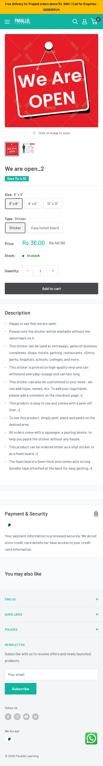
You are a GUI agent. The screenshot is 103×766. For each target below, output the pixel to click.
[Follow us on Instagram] (17, 716)
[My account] (84, 21)
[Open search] (75, 21)
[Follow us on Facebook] (8, 716)
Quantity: (12, 271)
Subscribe (20, 688)
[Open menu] (7, 22)
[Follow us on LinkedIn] (35, 716)
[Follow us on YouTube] (26, 716)
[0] (94, 21)
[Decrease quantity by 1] (28, 271)
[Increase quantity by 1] (53, 271)
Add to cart (51, 288)
